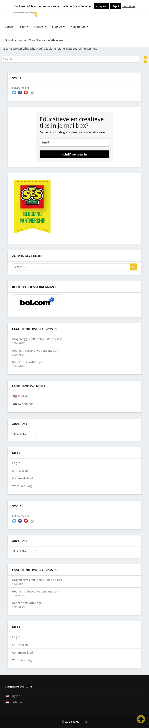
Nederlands (25, 404)
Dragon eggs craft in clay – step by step (37, 339)
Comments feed (22, 478)
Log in (16, 463)
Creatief (39, 26)
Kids (23, 26)
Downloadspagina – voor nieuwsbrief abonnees (34, 40)
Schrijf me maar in (74, 154)
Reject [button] (116, 6)
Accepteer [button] (101, 6)
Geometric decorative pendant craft (35, 350)
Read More (128, 6)
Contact (9, 26)
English (23, 396)
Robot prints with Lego (27, 362)
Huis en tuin (78, 26)
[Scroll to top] (141, 719)
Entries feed (20, 470)
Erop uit (57, 26)
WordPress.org (22, 486)
